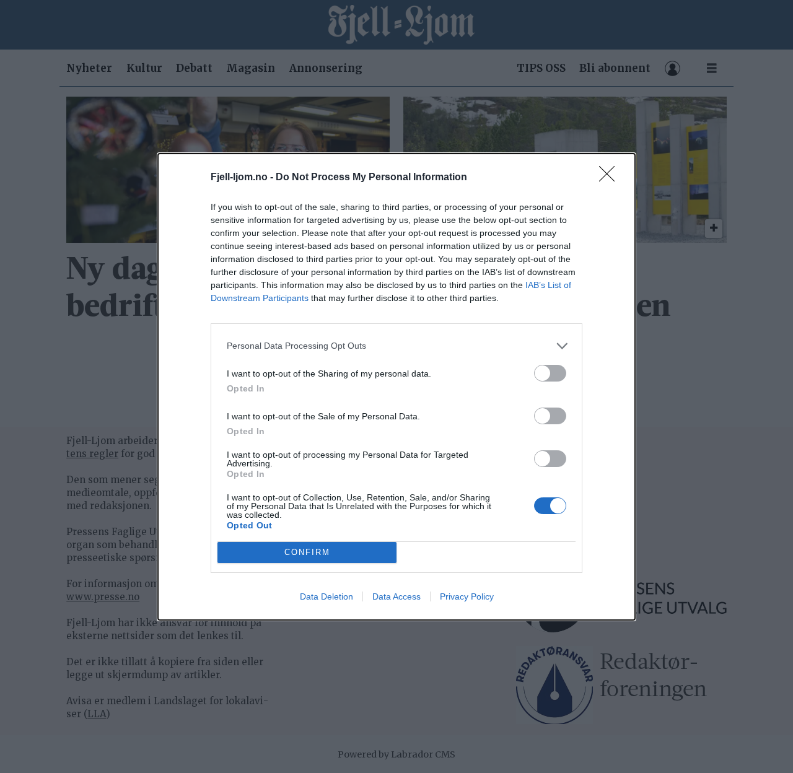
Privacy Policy (467, 596)
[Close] (611, 178)
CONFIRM (307, 552)
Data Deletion (326, 596)
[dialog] (396, 387)
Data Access (396, 596)
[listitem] (396, 345)
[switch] (550, 373)
